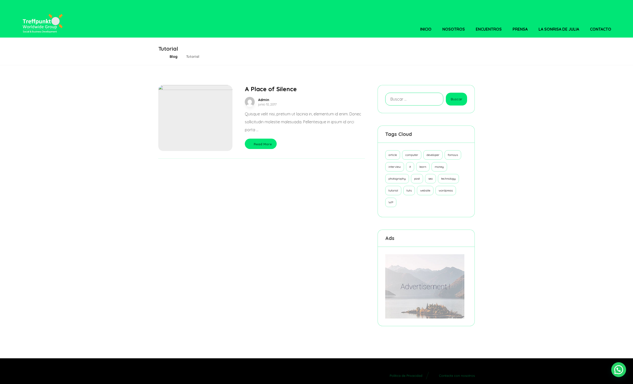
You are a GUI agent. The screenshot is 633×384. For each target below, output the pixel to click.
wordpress (446, 190)
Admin (263, 99)
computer (411, 155)
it (410, 167)
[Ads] (426, 286)
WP (390, 202)
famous (453, 155)
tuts (409, 190)
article (392, 155)
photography (397, 178)
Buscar (456, 99)
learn (422, 167)
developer (433, 155)
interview (394, 167)
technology (448, 178)
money (439, 167)
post (417, 178)
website (425, 190)
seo (430, 178)
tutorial (393, 190)
